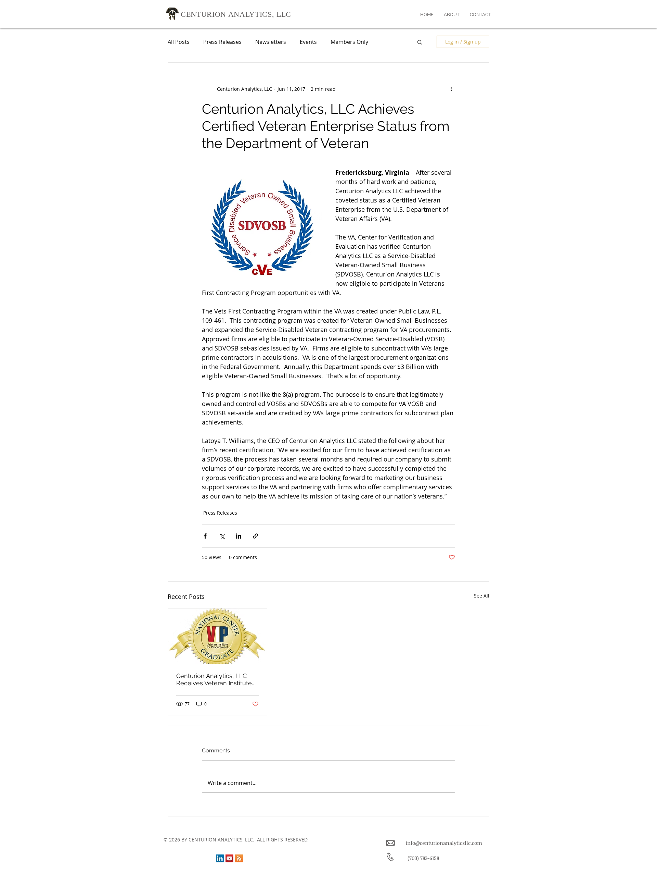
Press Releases (222, 42)
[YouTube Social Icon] (229, 858)
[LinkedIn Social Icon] (220, 858)
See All (481, 595)
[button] (419, 42)
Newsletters (270, 42)
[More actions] (451, 89)
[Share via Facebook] (205, 536)
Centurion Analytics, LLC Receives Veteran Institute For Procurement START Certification (214, 679)
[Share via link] (255, 536)
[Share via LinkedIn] (238, 536)
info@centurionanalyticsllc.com (443, 842)
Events (308, 42)
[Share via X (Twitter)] (222, 536)
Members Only (349, 42)
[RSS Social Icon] (239, 858)
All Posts (179, 42)
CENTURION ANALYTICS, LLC (236, 14)
